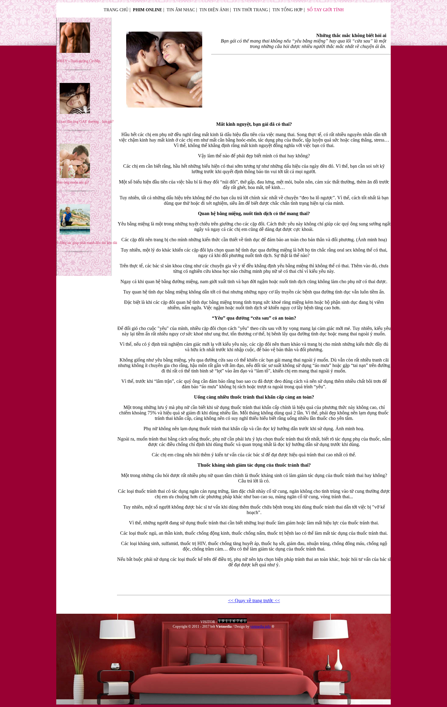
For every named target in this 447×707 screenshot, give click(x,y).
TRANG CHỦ (116, 10)
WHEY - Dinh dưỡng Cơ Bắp (78, 61)
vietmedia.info (260, 626)
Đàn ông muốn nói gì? (73, 182)
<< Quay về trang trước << (254, 600)
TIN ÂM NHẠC (181, 10)
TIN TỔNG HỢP (287, 10)
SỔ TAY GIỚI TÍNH (325, 10)
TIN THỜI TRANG (250, 10)
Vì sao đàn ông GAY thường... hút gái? (85, 121)
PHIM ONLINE (147, 10)
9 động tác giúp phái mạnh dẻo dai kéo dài (87, 243)
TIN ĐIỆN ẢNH (214, 10)
